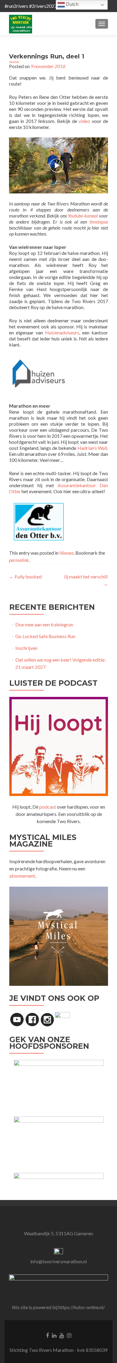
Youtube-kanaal (83, 215)
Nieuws (66, 553)
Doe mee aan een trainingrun (44, 624)
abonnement (22, 876)
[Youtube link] (61, 1334)
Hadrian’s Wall (92, 448)
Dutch (72, 4)
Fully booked (25, 576)
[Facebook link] (47, 1334)
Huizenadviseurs (62, 332)
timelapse (98, 221)
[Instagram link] (69, 1334)
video (84, 121)
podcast (47, 807)
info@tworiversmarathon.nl (58, 1261)
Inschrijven (26, 648)
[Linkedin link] (54, 1334)
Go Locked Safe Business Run (45, 636)
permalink (19, 560)
